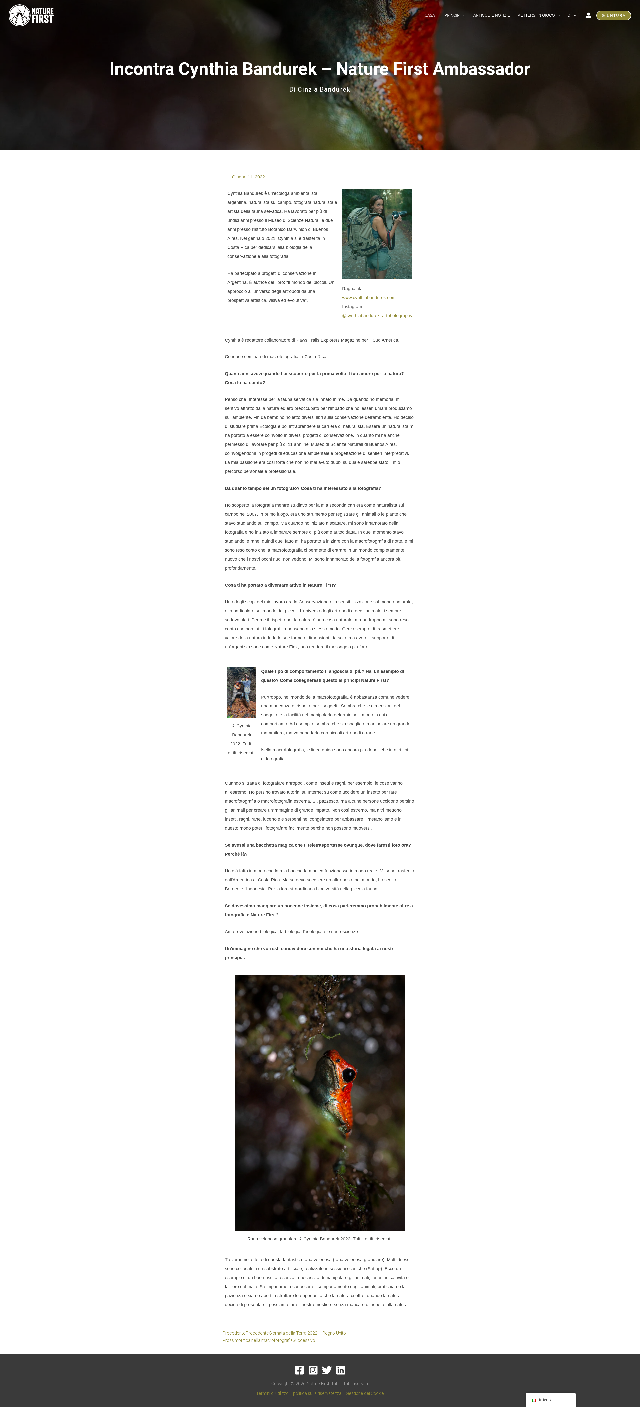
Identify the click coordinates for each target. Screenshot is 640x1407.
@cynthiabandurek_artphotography (377, 315)
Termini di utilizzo (272, 1393)
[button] (613, 15)
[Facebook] (299, 1370)
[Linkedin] (340, 1370)
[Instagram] (313, 1370)
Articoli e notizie (492, 15)
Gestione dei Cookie (365, 1393)
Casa (430, 15)
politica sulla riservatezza (317, 1393)
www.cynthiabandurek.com (369, 297)
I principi (451, 15)
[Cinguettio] (327, 1370)
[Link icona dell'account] (589, 15)
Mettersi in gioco (536, 15)
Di (570, 15)
